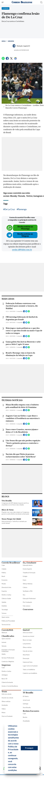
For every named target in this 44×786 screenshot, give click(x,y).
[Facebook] (7, 59)
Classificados (8, 636)
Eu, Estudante (29, 563)
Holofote (4, 606)
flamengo (22, 209)
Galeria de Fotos (27, 662)
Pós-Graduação (27, 602)
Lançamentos (27, 643)
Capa (3, 565)
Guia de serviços (27, 651)
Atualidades (26, 721)
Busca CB (4, 678)
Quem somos (5, 617)
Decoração (26, 658)
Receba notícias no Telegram (25, 235)
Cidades (4, 569)
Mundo (4, 584)
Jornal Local (26, 700)
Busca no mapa (27, 640)
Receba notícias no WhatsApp (25, 228)
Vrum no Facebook (7, 716)
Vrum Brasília (27, 707)
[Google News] (15, 59)
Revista (25, 717)
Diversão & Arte (6, 587)
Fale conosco (26, 606)
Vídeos (4, 709)
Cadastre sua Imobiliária (30, 673)
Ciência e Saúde (6, 598)
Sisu (24, 595)
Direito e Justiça (6, 595)
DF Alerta (26, 696)
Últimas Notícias (27, 584)
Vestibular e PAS (27, 591)
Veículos (4, 646)
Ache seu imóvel (27, 632)
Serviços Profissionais (8, 658)
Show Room (26, 655)
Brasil (3, 576)
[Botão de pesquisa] (41, 2)
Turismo (4, 613)
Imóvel (26, 630)
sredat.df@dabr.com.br (22, 250)
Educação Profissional (29, 598)
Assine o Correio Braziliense (10, 686)
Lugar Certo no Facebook (30, 666)
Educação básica (27, 565)
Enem (24, 580)
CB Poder (25, 704)
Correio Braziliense (11, 563)
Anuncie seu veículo (7, 698)
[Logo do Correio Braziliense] (22, 2)
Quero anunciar (6, 638)
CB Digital (5, 675)
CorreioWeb (7, 630)
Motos (3, 712)
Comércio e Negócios (8, 661)
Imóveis (4, 642)
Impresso (6, 665)
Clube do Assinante (7, 682)
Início (4, 41)
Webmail (4, 632)
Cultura (25, 587)
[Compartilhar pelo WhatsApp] (29, 312)
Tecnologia (5, 609)
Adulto (4, 654)
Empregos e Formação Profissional (8, 650)
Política (4, 572)
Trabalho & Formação (29, 572)
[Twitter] (11, 59)
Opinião (4, 602)
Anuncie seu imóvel (28, 636)
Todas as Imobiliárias (29, 669)
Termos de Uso (6, 624)
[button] (17, 770)
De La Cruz (10, 209)
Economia (4, 580)
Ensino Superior (27, 569)
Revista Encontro (31, 711)
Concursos (28, 609)
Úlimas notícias (27, 647)
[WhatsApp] (3, 59)
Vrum (4, 691)
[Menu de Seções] (3, 2)
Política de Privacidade (8, 621)
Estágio (25, 576)
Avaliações (5, 705)
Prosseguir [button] (29, 748)
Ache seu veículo (6, 694)
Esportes (11, 41)
